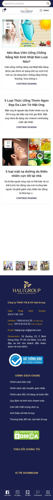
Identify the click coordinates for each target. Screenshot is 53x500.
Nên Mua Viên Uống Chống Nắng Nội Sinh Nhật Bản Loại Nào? (26, 57)
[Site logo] (26, 10)
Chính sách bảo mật (20, 381)
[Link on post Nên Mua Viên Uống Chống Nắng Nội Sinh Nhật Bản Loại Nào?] (26, 33)
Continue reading (26, 84)
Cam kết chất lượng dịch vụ (24, 407)
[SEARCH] (48, 4)
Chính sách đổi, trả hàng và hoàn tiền (29, 394)
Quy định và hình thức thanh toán (27, 400)
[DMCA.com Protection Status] (26, 434)
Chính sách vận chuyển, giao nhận (27, 388)
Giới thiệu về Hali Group (22, 413)
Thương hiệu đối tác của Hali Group (28, 419)
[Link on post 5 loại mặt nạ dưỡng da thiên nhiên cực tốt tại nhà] (26, 152)
